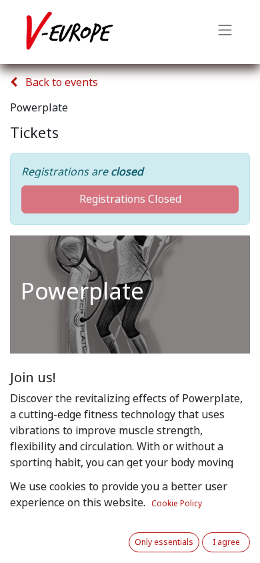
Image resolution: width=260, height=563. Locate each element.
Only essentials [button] (164, 542)
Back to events (60, 82)
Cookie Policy (176, 503)
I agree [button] (226, 542)
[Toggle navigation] (225, 32)
